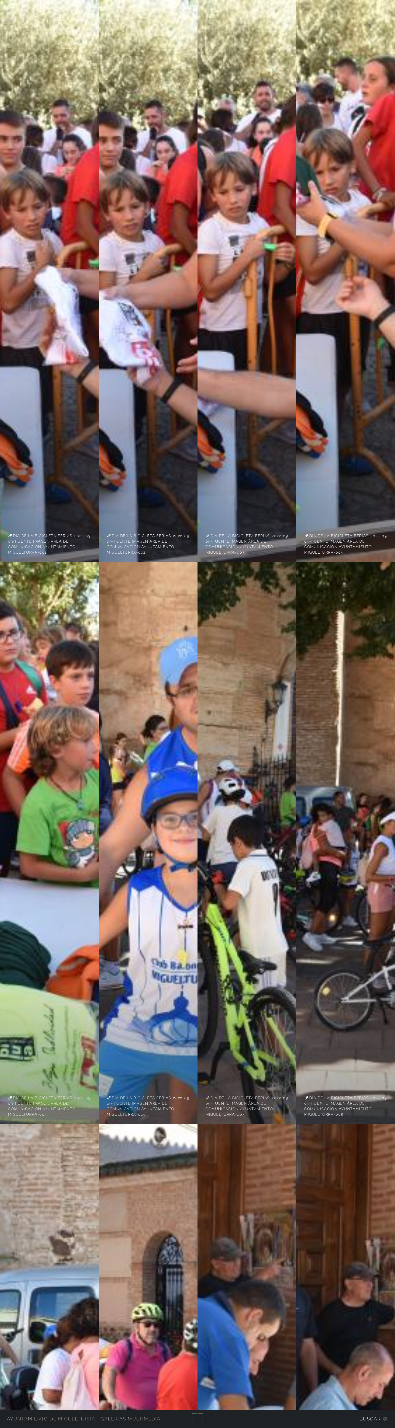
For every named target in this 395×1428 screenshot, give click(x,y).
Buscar (370, 1419)
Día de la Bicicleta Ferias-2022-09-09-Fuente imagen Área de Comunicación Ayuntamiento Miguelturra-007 (248, 1106)
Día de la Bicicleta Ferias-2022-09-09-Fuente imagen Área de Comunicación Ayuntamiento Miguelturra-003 (248, 544)
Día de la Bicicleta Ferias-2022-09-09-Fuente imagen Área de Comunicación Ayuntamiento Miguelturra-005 (50, 1106)
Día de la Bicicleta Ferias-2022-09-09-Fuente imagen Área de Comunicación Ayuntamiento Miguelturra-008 (346, 1106)
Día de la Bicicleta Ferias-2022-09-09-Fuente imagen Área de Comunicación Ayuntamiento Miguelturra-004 (346, 544)
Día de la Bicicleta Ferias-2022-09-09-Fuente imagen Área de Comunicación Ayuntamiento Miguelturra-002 (149, 544)
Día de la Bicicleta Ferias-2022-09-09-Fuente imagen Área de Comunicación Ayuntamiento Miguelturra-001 (50, 544)
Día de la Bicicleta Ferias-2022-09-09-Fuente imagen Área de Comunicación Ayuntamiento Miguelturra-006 (149, 1106)
